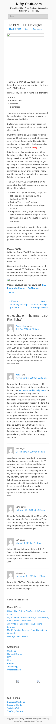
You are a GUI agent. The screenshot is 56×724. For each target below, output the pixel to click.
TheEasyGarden (15, 711)
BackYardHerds (14, 705)
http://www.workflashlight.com (32, 390)
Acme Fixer (21, 326)
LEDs (11, 292)
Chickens (11, 651)
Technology (12, 666)
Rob (26, 29)
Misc (9, 660)
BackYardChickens (16, 702)
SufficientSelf (13, 708)
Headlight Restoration (17, 636)
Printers (10, 663)
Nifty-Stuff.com (29, 4)
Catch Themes (36, 721)
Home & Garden (15, 654)
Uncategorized (14, 670)
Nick (18, 375)
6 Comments (37, 29)
